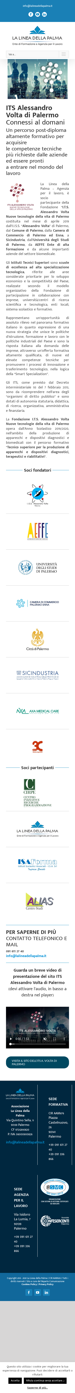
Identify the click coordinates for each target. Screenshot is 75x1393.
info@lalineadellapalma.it (37, 6)
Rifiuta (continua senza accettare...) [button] (45, 1380)
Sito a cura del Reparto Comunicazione (45, 1281)
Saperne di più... (37, 1388)
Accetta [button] (15, 1380)
